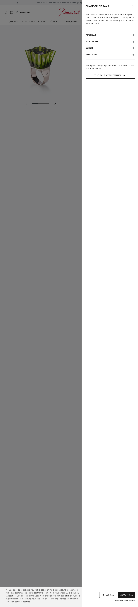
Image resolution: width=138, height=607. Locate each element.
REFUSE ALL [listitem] (108, 595)
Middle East (92, 54)
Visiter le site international (110, 75)
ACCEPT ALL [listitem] (126, 595)
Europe (89, 48)
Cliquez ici (129, 14)
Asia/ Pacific (92, 41)
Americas (91, 35)
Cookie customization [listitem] (124, 600)
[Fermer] (133, 6)
